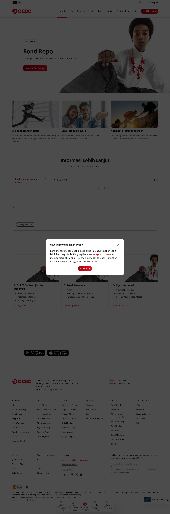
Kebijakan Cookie (101, 254)
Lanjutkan (85, 268)
